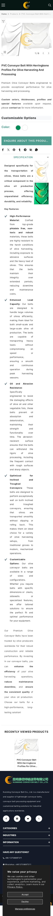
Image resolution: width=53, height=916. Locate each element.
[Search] (50, 5)
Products (14, 14)
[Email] (30, 149)
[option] (26, 755)
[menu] (3, 5)
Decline (25, 901)
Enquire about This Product (27, 140)
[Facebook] (2, 149)
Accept (25, 894)
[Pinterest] (14, 149)
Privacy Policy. (15, 887)
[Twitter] (8, 149)
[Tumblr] (19, 149)
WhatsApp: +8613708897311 (18, 864)
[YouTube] (28, 818)
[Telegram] (25, 149)
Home (4, 14)
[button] (43, 53)
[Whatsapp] (36, 149)
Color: (6, 127)
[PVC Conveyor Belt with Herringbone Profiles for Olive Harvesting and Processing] (27, 748)
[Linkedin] (17, 818)
